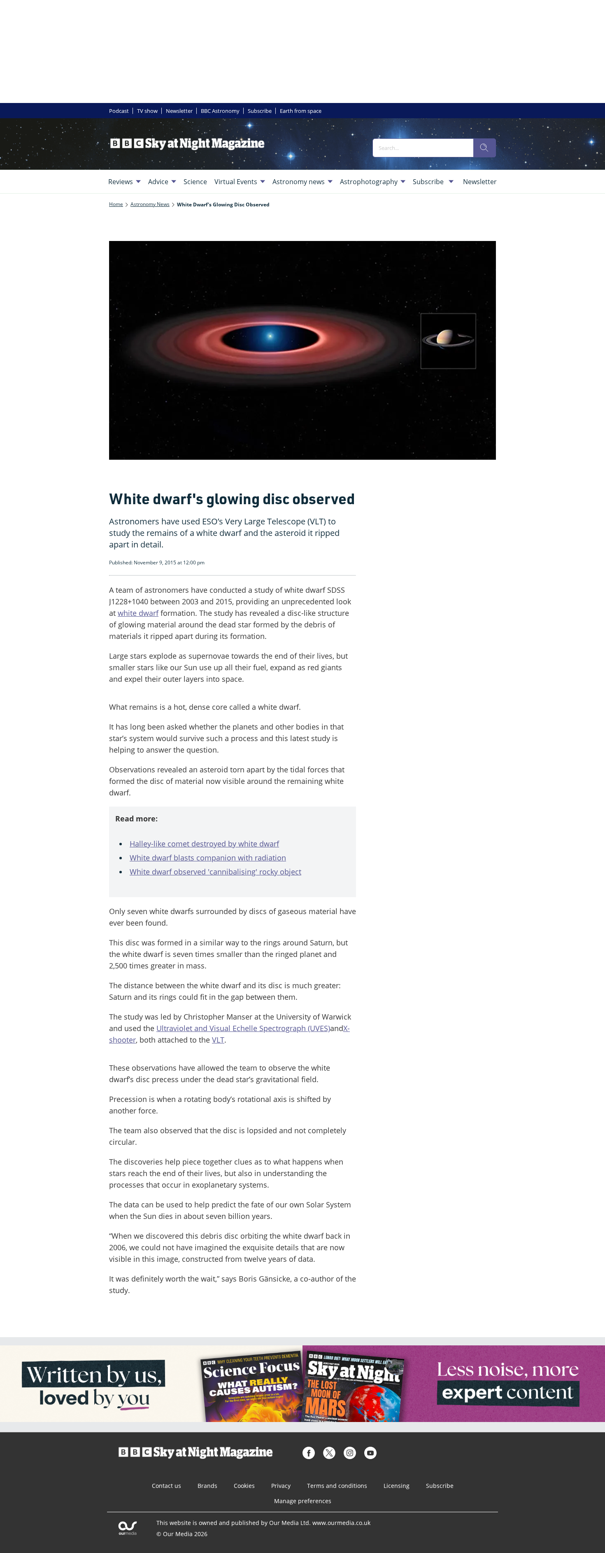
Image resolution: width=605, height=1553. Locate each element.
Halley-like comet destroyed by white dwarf (204, 844)
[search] (484, 147)
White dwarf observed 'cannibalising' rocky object (215, 872)
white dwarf (138, 613)
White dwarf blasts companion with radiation (208, 858)
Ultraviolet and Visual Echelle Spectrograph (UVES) (243, 1028)
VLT (218, 1040)
